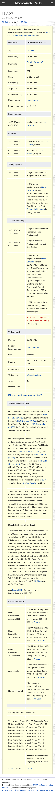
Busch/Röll (17, 590)
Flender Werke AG (35, 62)
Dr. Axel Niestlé (29, 483)
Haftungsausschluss (45, 790)
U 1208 (38, 581)
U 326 (5, 22)
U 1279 (43, 480)
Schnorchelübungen (36, 209)
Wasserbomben (34, 375)
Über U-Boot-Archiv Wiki (24, 790)
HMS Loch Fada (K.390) (28, 451)
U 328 (24, 22)
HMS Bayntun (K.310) (27, 421)
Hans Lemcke (33, 100)
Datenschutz (7, 790)
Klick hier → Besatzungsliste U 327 (25, 395)
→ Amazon (36, 622)
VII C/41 (30, 50)
